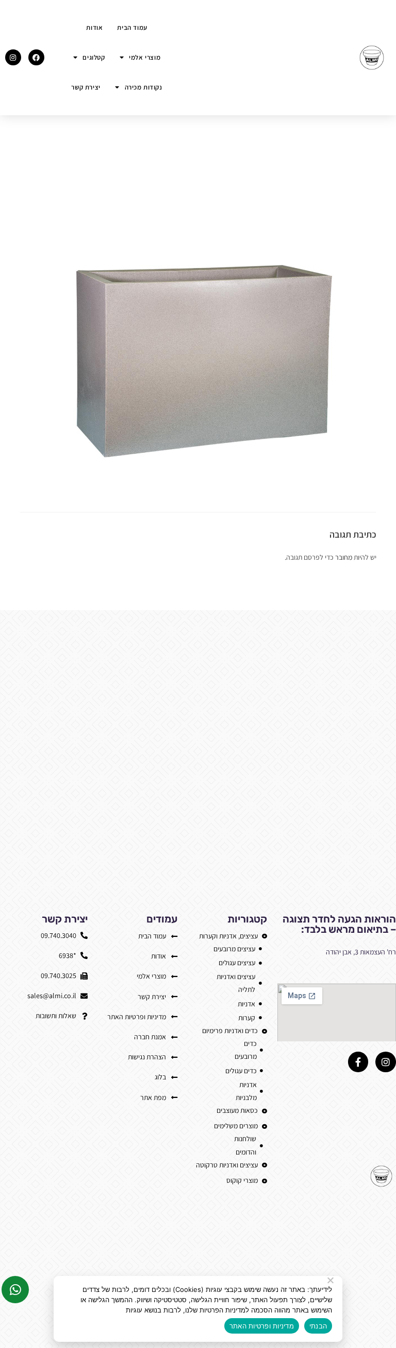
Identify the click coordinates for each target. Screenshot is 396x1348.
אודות (94, 27)
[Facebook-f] (358, 1062)
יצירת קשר (85, 87)
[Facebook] (36, 57)
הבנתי (318, 1326)
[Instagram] (13, 57)
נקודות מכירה (143, 87)
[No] (331, 1280)
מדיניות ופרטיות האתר (261, 1326)
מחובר (343, 557)
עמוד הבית (132, 27)
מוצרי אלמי (144, 57)
